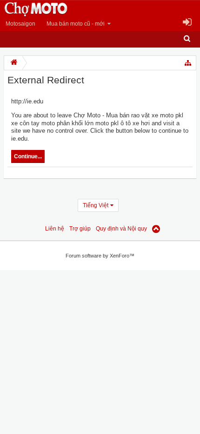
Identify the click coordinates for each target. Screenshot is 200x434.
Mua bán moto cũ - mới (76, 23)
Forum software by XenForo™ (100, 255)
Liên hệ (54, 228)
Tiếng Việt (95, 205)
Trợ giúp (80, 228)
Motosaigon (20, 23)
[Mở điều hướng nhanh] (188, 63)
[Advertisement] (74, 376)
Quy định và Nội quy (121, 228)
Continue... (28, 156)
